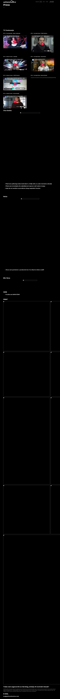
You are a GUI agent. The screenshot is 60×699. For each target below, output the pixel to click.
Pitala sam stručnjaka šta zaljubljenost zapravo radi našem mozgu (25, 186)
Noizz (5, 196)
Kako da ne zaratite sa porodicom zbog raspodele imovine (23, 188)
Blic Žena (6, 278)
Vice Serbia (7, 110)
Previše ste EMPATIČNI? (13, 294)
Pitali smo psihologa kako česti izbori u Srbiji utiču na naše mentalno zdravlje (29, 183)
